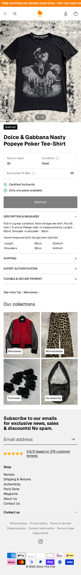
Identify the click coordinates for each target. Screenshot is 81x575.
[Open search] (15, 14)
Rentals (9, 474)
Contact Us (12, 503)
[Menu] (5, 13)
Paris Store (11, 489)
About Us (10, 499)
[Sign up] (73, 439)
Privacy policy (38, 523)
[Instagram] (40, 541)
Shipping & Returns (17, 479)
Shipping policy (16, 528)
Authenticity (12, 484)
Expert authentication (20, 268)
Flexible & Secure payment (23, 279)
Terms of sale (65, 528)
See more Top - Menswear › (21, 292)
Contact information (41, 528)
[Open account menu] (66, 14)
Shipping (10, 258)
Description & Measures (21, 216)
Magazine (11, 494)
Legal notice (40, 533)
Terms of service (60, 523)
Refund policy (18, 523)
